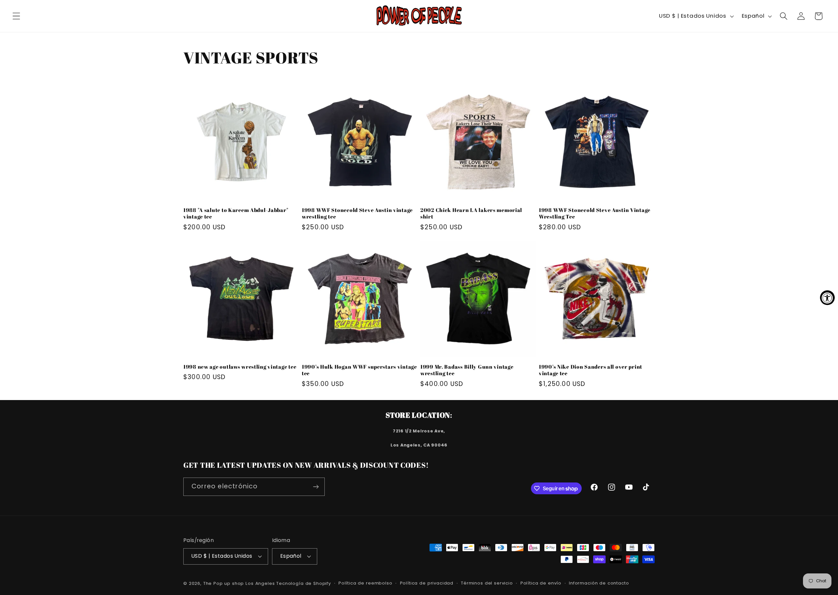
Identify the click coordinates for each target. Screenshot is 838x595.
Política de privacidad (426, 583)
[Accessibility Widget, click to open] (827, 297)
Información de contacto (599, 583)
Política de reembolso (365, 583)
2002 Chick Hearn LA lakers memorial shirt (471, 213)
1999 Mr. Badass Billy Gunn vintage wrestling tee (466, 370)
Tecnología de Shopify (303, 583)
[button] (16, 16)
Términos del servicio (487, 583)
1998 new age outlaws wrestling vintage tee (239, 366)
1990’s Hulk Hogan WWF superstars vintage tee (359, 370)
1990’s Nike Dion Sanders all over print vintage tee (590, 370)
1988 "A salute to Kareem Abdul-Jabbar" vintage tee (235, 213)
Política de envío (540, 583)
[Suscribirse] (315, 487)
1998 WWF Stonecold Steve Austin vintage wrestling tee (357, 213)
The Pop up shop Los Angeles (239, 583)
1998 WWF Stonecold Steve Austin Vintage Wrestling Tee (594, 213)
